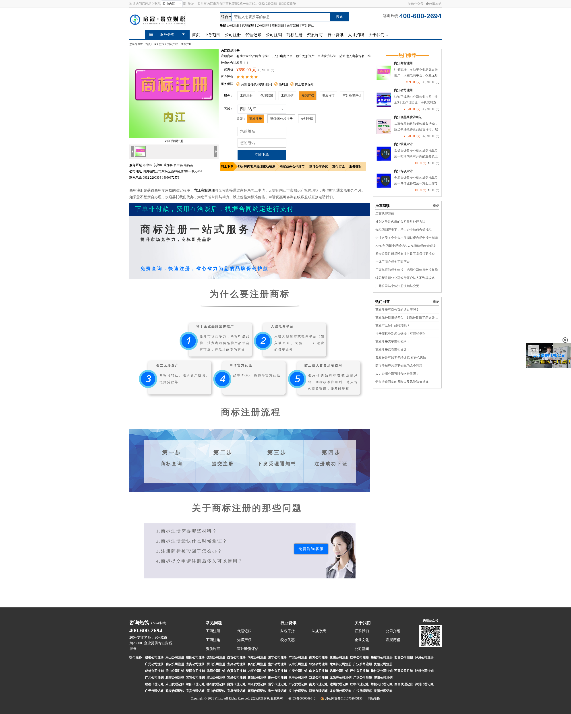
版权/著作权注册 (281, 118)
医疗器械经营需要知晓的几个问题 (398, 365)
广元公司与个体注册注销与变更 (397, 286)
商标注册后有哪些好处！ (392, 349)
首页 (148, 44)
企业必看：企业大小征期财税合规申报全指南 (406, 237)
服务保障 (227, 84)
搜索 (339, 17)
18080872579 (287, 3)
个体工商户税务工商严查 (392, 262)
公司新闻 (362, 649)
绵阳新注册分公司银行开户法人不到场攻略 (405, 278)
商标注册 (186, 44)
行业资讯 (288, 623)
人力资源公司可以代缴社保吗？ (397, 374)
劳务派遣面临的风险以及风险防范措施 (401, 382)
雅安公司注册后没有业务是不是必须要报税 (405, 254)
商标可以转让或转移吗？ (392, 325)
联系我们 (362, 631)
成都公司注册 (154, 657)
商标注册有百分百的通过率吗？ (397, 309)
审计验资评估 (352, 95)
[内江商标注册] (174, 137)
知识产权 (172, 44)
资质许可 (328, 95)
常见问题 (214, 623)
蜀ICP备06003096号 (301, 698)
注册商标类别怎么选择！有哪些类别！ (401, 333)
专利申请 (307, 118)
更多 (436, 205)
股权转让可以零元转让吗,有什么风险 (400, 357)
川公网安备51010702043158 (343, 698)
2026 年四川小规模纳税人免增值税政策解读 (405, 246)
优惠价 (228, 69)
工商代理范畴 (384, 213)
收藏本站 (435, 4)
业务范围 (159, 44)
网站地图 (374, 698)
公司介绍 (393, 631)
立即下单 (262, 155)
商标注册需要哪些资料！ (392, 341)
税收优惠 (287, 640)
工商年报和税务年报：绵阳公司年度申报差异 (406, 270)
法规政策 (319, 631)
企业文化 (362, 640)
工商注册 (246, 95)
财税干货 (287, 631)
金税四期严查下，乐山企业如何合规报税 (403, 229)
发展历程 (393, 640)
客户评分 (227, 76)
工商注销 (287, 95)
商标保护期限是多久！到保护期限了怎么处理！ (407, 317)
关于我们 (363, 623)
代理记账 (267, 95)
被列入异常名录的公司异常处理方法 (400, 221)
